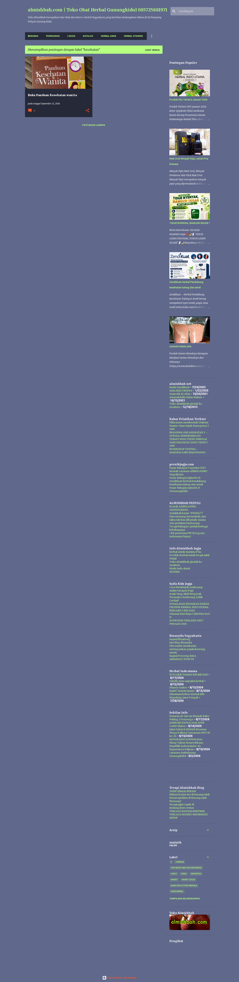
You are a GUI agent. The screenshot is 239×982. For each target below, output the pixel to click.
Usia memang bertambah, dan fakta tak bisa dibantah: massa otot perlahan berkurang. (187, 520)
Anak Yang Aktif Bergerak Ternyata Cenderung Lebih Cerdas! (186, 597)
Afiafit (174, 880)
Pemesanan (53, 36)
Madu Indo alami (179, 568)
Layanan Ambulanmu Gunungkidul (182, 754)
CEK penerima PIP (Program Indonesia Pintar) (187, 535)
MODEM (174, 571)
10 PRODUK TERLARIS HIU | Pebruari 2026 (186, 622)
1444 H (174, 874)
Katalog (88, 36)
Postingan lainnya (93, 125)
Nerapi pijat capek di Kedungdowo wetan (181, 806)
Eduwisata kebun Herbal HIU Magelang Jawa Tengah (186, 696)
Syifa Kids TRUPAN (180, 390)
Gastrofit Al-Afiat (179, 393)
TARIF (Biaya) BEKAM (182, 791)
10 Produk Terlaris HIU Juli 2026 (188, 674)
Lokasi (71, 36)
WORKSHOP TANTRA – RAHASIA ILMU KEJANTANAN (187, 450)
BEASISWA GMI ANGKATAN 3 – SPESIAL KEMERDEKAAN (188, 434)
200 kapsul (196, 874)
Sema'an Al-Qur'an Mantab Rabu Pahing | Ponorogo (189, 717)
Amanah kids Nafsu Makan (185, 397)
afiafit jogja (188, 880)
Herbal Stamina (133, 36)
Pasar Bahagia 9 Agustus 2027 (187, 467)
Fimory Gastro (178, 687)
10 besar (179, 862)
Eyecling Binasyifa (180, 642)
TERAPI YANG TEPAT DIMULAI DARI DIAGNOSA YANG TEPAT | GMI (188, 442)
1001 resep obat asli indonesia (186, 868)
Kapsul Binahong (179, 639)
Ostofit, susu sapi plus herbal (186, 681)
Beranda (33, 36)
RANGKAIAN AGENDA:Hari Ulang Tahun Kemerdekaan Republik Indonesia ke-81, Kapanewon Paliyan (186, 744)
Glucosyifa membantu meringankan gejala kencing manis (187, 649)
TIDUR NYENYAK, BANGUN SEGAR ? (189, 223)
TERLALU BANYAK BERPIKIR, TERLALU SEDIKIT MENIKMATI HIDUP (188, 814)
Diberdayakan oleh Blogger (122, 978)
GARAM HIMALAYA (180, 346)
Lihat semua (152, 50)
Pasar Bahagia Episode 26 (185, 477)
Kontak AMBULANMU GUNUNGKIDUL (182, 508)
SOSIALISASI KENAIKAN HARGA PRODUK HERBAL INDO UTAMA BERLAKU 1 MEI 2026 (189, 607)
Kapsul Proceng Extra (182, 655)
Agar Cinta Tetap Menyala (184, 885)
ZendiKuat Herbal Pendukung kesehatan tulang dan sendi (187, 483)
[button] (87, 110)
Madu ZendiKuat (179, 387)
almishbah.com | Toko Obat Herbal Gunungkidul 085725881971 (97, 10)
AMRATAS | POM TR (181, 659)
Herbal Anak (108, 36)
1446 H (184, 874)
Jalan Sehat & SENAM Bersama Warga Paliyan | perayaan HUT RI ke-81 (189, 733)
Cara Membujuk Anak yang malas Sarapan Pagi (186, 589)
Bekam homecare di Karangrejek (189, 794)
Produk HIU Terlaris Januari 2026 (188, 99)
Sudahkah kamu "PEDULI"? (186, 513)
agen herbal (177, 891)
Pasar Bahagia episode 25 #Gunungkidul (184, 489)
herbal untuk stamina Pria (185, 551)
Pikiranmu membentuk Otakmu (188, 422)
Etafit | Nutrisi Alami (181, 690)
